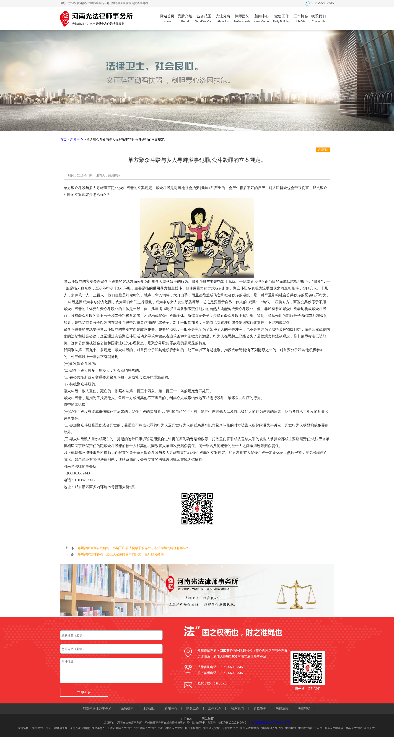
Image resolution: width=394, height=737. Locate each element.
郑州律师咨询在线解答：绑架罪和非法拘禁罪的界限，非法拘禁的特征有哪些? (133, 548)
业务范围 (204, 18)
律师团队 (241, 18)
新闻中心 (262, 18)
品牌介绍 (185, 18)
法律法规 (282, 708)
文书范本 (186, 719)
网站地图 (208, 719)
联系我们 (318, 18)
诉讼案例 (260, 708)
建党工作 (192, 708)
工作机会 (300, 18)
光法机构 (127, 708)
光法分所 (223, 18)
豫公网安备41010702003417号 (271, 722)
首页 (63, 139)
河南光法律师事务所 (97, 708)
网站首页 (167, 18)
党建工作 (281, 18)
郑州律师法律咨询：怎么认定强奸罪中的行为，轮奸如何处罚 (121, 554)
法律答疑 (304, 708)
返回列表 (323, 149)
